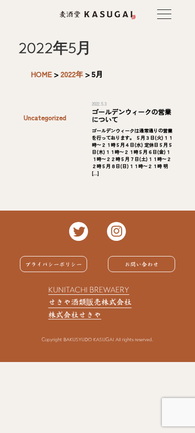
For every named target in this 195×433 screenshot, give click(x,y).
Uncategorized (45, 117)
